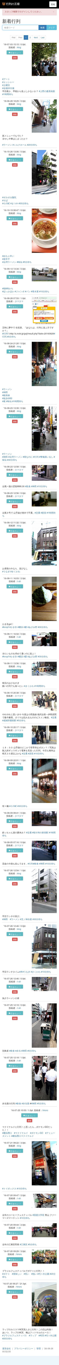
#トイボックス (9, 1188)
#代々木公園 (43, 1273)
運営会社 (6, 1348)
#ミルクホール (19, 144)
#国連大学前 (38, 1214)
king (19, 47)
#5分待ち (27, 261)
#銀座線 (6, 395)
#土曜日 (6, 85)
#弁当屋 (25, 1103)
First (13, 37)
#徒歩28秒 (7, 398)
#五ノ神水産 (26, 919)
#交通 (37, 512)
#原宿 (30, 753)
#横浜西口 (7, 1132)
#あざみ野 (32, 627)
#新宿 (43, 512)
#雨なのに (28, 456)
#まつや (14, 203)
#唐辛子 (6, 258)
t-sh (19, 581)
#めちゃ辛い (8, 255)
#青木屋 (35, 291)
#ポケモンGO (36, 1132)
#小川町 (6, 203)
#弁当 (18, 1050)
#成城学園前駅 (9, 720)
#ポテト (6, 1273)
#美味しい (17, 1273)
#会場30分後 (8, 88)
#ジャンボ (19, 291)
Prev (20, 37)
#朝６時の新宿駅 (40, 832)
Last (42, 37)
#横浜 (20, 627)
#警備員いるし (46, 456)
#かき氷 (13, 627)
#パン (27, 291)
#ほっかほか (8, 291)
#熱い (34, 1273)
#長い (26, 1273)
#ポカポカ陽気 (9, 197)
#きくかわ (15, 571)
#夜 (4, 401)
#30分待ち (24, 203)
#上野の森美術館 (47, 91)
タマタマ (19, 301)
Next (36, 37)
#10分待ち (44, 291)
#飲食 (28, 486)
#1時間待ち (7, 94)
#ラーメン (7, 144)
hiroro (45, 1110)
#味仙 (19, 261)
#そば (5, 200)
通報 (15, 57)
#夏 (25, 627)
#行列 (5, 333)
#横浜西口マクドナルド (22, 1135)
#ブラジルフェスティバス (14, 1335)
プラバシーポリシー (23, 1348)
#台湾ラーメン (9, 261)
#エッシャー (8, 82)
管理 (38, 1348)
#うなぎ (6, 571)
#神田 (5, 392)
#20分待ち (32, 144)
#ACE (41, 1335)
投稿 (53, 4)
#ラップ (32, 1335)
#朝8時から (7, 288)
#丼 (21, 971)
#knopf (5, 627)
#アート (6, 79)
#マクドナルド (21, 1132)
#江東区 (23, 1244)
